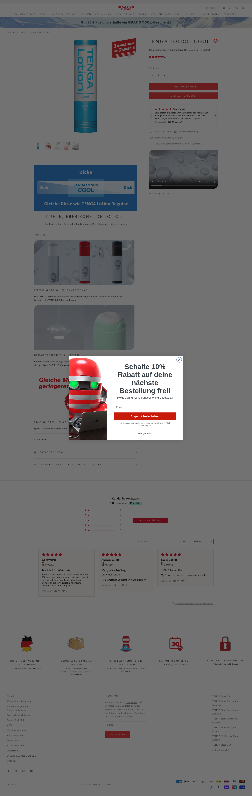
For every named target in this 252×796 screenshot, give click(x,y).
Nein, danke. (145, 433)
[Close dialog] (179, 359)
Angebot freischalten (145, 416)
